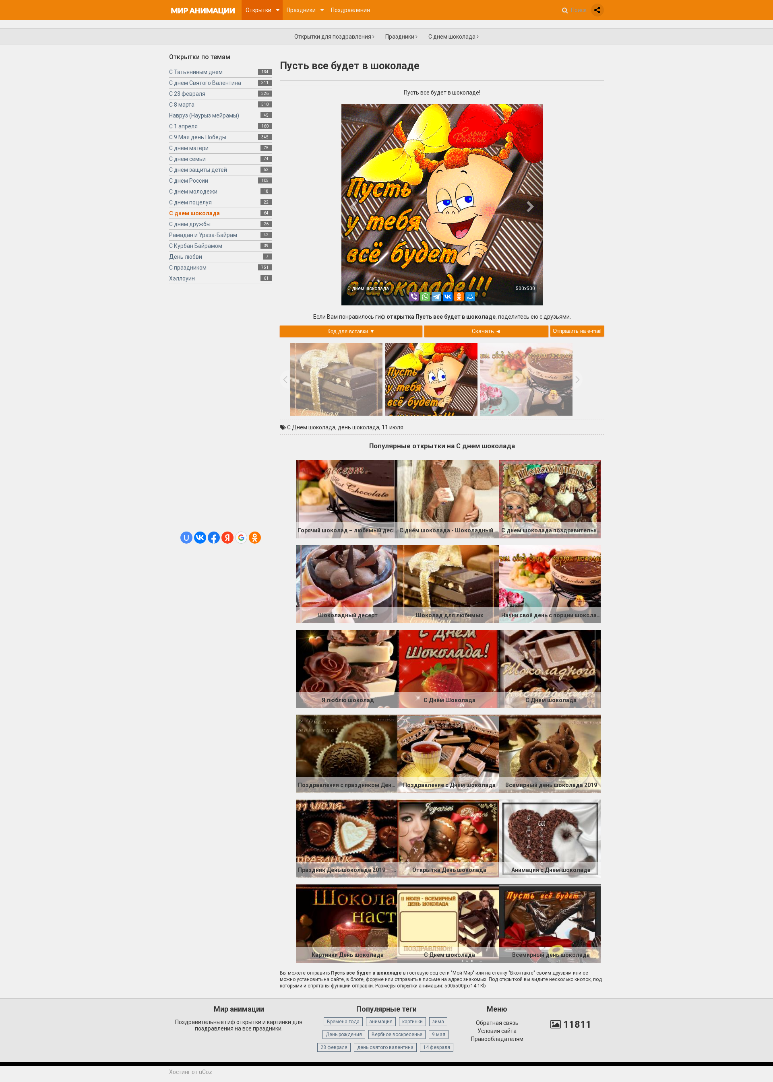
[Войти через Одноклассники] (255, 538)
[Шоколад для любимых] (448, 583)
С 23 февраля (187, 94)
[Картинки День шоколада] (346, 923)
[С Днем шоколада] (550, 668)
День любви (185, 256)
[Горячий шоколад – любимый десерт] (346, 498)
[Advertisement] (220, 411)
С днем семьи (187, 159)
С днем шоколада (452, 36)
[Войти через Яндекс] (227, 538)
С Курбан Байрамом (195, 246)
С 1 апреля (183, 126)
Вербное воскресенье (397, 1034)
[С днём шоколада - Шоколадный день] (448, 498)
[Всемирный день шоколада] (550, 923)
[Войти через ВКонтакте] (200, 538)
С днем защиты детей (198, 170)
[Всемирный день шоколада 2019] (550, 753)
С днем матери (189, 148)
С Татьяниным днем (196, 72)
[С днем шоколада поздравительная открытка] (550, 498)
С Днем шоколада (311, 427)
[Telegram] (436, 296)
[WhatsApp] (425, 296)
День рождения (344, 1034)
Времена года (343, 1021)
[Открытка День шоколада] (448, 838)
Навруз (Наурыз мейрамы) (204, 115)
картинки (412, 1021)
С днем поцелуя (190, 202)
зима (438, 1021)
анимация (381, 1021)
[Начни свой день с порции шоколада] (550, 583)
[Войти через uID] (186, 538)
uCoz (205, 1072)
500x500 (525, 288)
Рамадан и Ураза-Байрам (203, 235)
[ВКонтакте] (448, 296)
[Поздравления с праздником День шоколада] (346, 753)
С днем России (188, 180)
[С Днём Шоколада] (448, 668)
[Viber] (414, 296)
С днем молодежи (193, 191)
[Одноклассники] (459, 296)
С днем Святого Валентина (205, 83)
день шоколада (358, 427)
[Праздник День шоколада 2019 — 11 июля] (346, 838)
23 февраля (333, 1047)
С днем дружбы (190, 224)
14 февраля (436, 1047)
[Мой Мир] (470, 296)
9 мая (438, 1034)
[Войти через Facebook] (214, 538)
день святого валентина (385, 1047)
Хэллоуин (182, 278)
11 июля (392, 427)
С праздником (188, 267)
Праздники (400, 36)
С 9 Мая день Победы (197, 137)
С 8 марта (181, 104)
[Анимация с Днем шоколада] (550, 838)
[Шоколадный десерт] (346, 583)
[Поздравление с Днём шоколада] (448, 753)
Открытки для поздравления (333, 36)
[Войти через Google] (241, 538)
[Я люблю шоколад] (346, 668)
